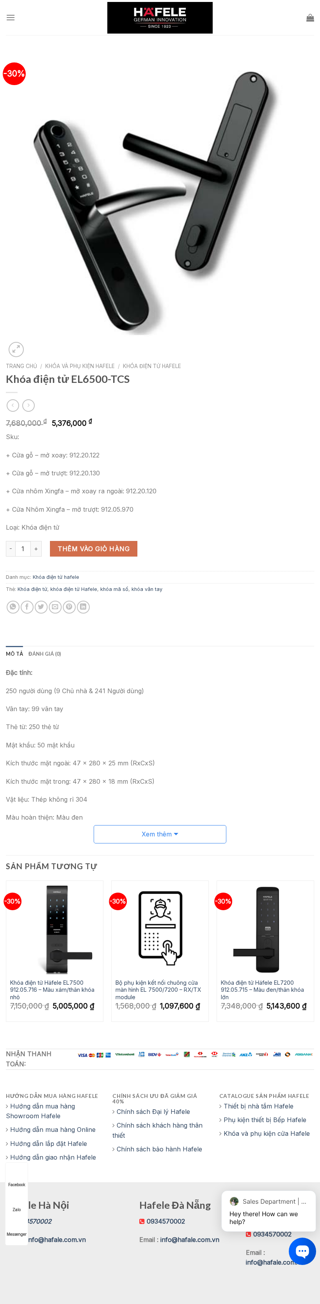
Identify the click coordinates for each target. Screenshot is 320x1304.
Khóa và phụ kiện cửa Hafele (267, 1133)
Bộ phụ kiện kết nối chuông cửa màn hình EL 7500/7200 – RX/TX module (158, 989)
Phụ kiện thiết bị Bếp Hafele (265, 1120)
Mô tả (14, 654)
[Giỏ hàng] (310, 17)
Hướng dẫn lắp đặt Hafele (48, 1143)
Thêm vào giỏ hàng (94, 549)
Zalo (16, 1209)
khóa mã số (114, 589)
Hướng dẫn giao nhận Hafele (53, 1157)
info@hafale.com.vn (56, 1240)
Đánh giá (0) (44, 654)
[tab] (14, 654)
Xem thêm (157, 834)
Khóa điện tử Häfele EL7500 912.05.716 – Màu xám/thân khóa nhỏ (52, 989)
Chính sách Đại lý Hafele (153, 1111)
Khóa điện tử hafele (152, 366)
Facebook (16, 1184)
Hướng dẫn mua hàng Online (53, 1129)
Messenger (17, 1234)
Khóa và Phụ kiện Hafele (80, 366)
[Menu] (10, 17)
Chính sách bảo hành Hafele (159, 1149)
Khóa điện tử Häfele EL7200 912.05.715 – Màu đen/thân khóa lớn (262, 989)
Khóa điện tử (32, 589)
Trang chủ (21, 366)
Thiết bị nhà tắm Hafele (258, 1106)
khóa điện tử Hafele (73, 589)
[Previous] (6, 954)
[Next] (314, 954)
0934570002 (166, 1221)
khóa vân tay (147, 589)
